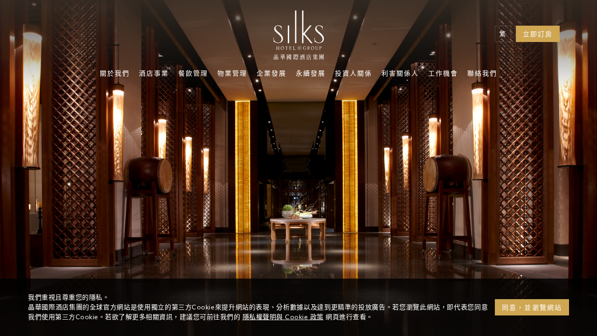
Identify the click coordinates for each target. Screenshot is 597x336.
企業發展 (271, 74)
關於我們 (115, 74)
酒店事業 (154, 74)
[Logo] (298, 37)
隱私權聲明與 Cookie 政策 (283, 317)
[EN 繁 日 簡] (503, 34)
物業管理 (232, 74)
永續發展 (311, 74)
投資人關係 (353, 74)
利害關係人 (400, 74)
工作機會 (443, 74)
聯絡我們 (482, 74)
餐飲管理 (193, 74)
